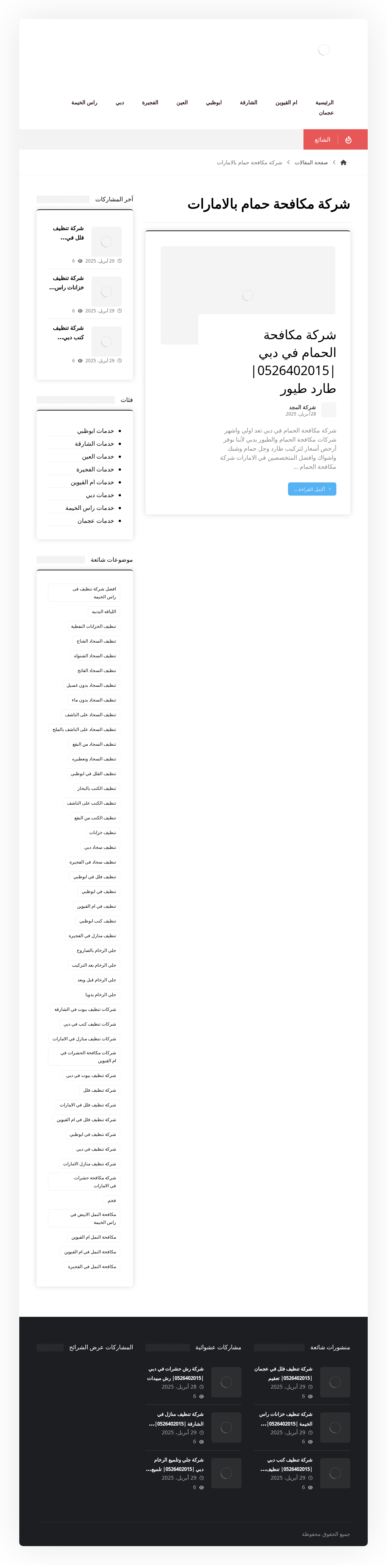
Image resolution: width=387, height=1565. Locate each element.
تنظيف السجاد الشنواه (95, 655)
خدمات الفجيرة (95, 469)
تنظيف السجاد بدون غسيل (91, 685)
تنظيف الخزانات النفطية (93, 626)
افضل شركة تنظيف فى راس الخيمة (94, 593)
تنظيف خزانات (102, 832)
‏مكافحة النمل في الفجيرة (92, 1266)
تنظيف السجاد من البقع (94, 744)
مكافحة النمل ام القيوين (93, 1237)
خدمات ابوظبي (95, 430)
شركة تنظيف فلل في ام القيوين (86, 1119)
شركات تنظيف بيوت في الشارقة (85, 1009)
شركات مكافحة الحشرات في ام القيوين (88, 1056)
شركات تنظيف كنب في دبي (89, 1024)
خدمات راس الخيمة (89, 508)
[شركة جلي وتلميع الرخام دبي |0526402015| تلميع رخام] (226, 1473)
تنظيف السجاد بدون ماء (94, 700)
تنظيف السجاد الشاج (96, 641)
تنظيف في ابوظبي (99, 891)
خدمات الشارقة (94, 443)
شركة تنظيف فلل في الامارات (88, 1105)
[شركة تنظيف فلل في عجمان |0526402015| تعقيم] (106, 242)
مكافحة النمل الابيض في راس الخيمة (93, 1218)
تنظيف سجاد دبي (100, 847)
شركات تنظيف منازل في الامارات (84, 1038)
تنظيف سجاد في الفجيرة (93, 862)
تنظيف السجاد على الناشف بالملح (84, 729)
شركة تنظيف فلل (99, 1090)
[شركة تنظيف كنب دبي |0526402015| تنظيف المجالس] (106, 341)
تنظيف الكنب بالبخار (96, 788)
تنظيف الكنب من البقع (95, 817)
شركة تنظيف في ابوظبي (93, 1134)
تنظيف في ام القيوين (96, 906)
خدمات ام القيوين (92, 482)
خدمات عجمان (95, 520)
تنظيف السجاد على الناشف (90, 714)
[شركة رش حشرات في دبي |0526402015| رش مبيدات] (226, 1382)
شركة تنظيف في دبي (96, 1149)
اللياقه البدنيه (104, 611)
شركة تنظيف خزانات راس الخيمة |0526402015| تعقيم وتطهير (286, 1423)
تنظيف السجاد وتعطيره (94, 758)
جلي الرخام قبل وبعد (96, 979)
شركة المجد (302, 408)
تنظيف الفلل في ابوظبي (93, 773)
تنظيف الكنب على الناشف (91, 803)
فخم (112, 1200)
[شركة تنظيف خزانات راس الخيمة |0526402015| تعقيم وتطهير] (106, 292)
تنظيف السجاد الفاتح (96, 670)
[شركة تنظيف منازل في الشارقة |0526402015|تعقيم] (226, 1427)
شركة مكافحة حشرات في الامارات (95, 1181)
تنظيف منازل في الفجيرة (92, 935)
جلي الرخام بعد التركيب (94, 965)
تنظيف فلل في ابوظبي (94, 876)
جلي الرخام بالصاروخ (96, 950)
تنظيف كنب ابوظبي (97, 921)
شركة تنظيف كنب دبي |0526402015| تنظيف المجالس (289, 1469)
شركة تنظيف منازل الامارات (89, 1163)
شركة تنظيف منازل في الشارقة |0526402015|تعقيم (179, 1423)
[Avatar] (328, 409)
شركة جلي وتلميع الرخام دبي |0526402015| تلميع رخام (178, 1469)
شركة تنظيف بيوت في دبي (91, 1075)
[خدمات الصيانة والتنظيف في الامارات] (323, 50)
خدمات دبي (100, 495)
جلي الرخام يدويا (100, 994)
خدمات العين (98, 456)
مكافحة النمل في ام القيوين (90, 1251)
